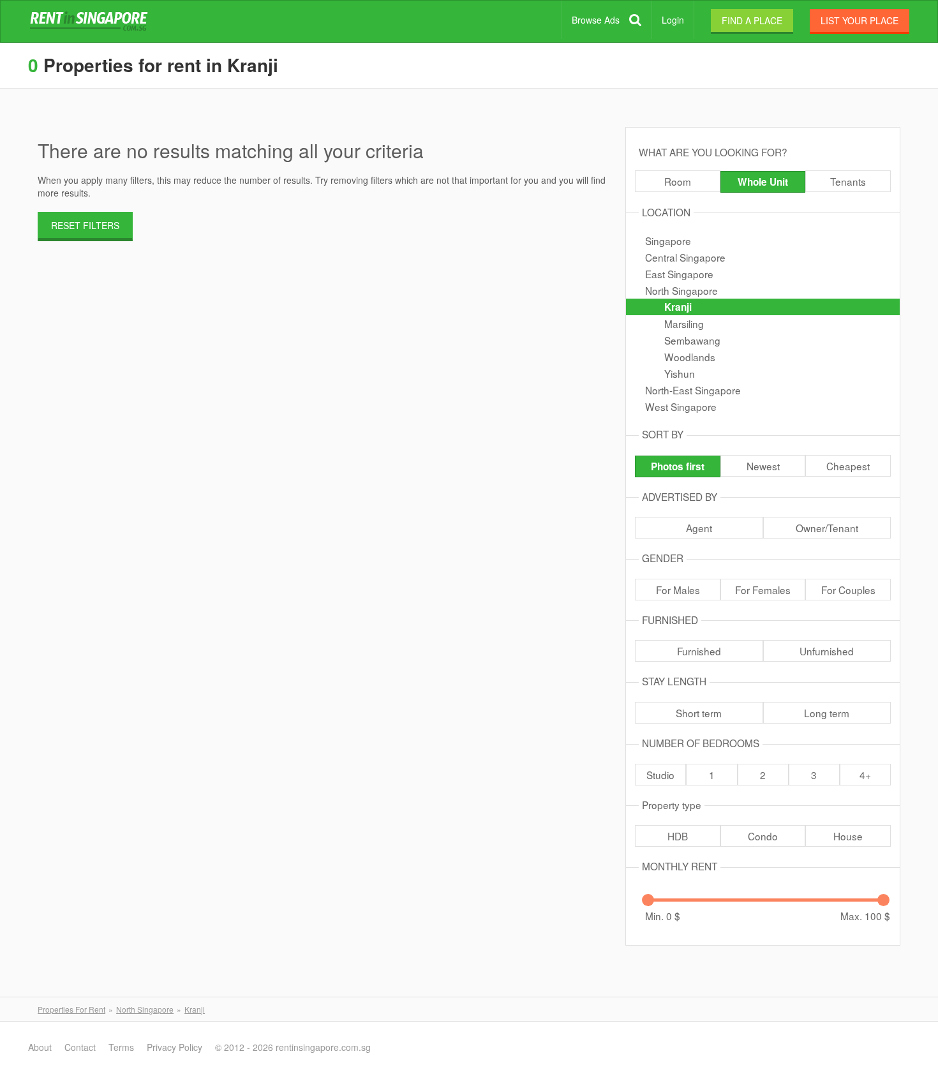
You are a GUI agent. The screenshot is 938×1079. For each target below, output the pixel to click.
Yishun (679, 373)
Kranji (678, 307)
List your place (859, 20)
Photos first (677, 466)
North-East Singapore (693, 390)
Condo (763, 836)
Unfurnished (827, 651)
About (40, 1047)
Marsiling (684, 323)
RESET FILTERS (85, 225)
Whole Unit (763, 182)
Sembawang (692, 340)
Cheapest (848, 466)
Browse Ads (596, 19)
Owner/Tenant (827, 528)
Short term (699, 713)
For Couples (848, 590)
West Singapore (681, 406)
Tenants (848, 181)
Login (673, 19)
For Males (678, 590)
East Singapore (679, 274)
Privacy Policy (174, 1047)
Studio (660, 775)
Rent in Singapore (91, 21)
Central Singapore (685, 257)
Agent (699, 528)
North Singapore (681, 290)
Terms (121, 1047)
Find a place (752, 20)
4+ (865, 775)
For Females (763, 590)
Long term (826, 713)
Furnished (699, 651)
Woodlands (689, 357)
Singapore (668, 241)
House (848, 836)
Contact (80, 1047)
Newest (763, 466)
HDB (677, 836)
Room (677, 181)
